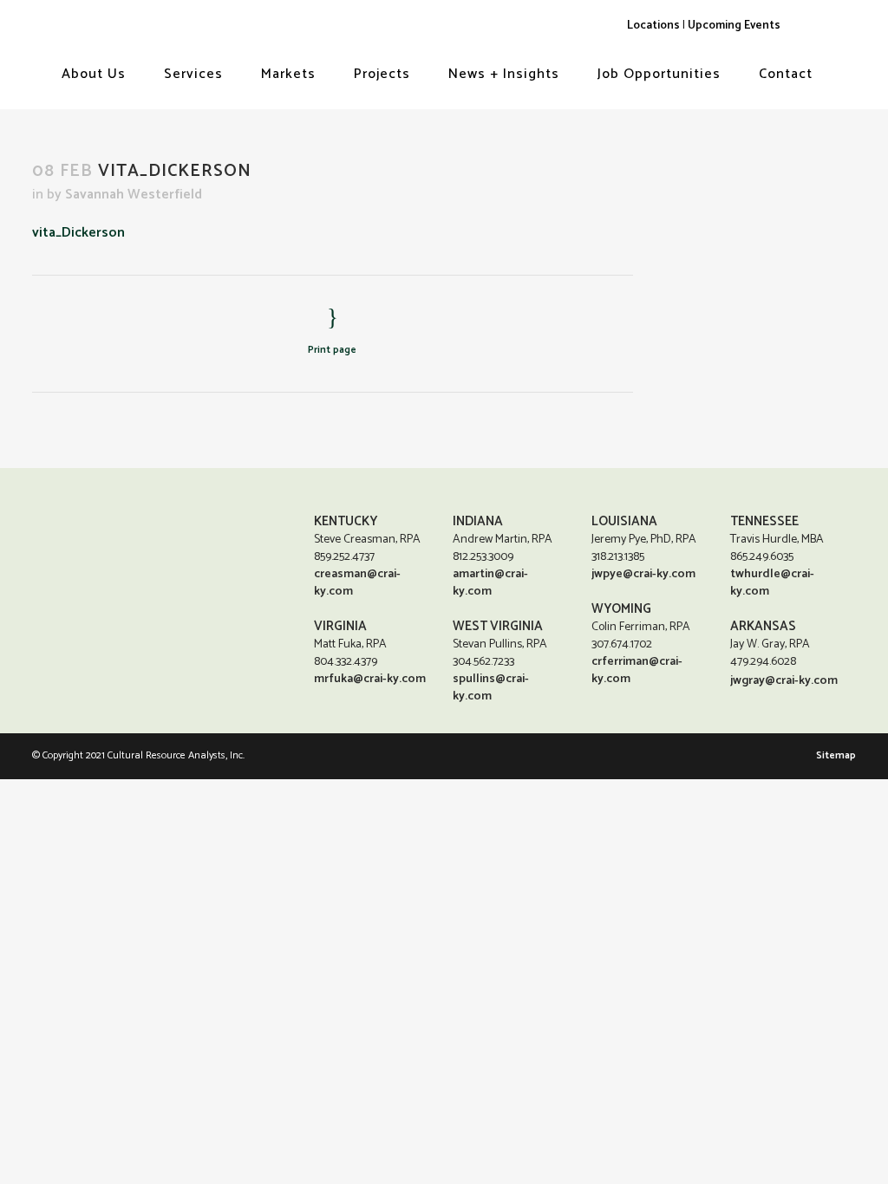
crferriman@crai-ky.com (636, 670)
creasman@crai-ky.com (357, 583)
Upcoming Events (734, 25)
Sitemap (836, 755)
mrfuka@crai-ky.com (370, 679)
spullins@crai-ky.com (491, 687)
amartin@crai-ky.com (490, 583)
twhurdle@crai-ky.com (772, 583)
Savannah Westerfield (133, 194)
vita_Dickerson (78, 232)
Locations (653, 25)
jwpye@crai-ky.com (643, 574)
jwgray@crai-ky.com (784, 681)
